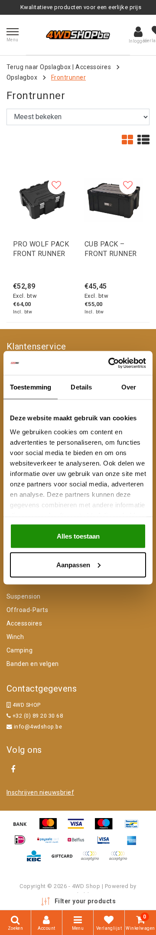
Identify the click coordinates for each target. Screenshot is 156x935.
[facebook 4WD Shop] (13, 769)
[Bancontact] (134, 828)
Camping (19, 650)
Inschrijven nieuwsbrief (40, 792)
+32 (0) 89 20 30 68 (37, 715)
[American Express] (134, 844)
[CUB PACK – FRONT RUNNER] (113, 199)
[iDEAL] (23, 844)
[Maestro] (106, 828)
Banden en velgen (32, 663)
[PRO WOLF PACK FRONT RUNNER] (42, 199)
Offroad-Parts (27, 609)
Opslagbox (21, 77)
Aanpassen (73, 564)
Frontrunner (68, 77)
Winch (15, 636)
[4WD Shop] (78, 35)
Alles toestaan (78, 536)
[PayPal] (93, 860)
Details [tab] (81, 387)
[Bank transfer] (23, 828)
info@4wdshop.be (38, 726)
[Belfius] (79, 844)
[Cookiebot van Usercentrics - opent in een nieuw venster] (110, 363)
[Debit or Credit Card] (120, 860)
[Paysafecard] (51, 844)
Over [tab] (128, 387)
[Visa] (79, 828)
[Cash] (65, 860)
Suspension (23, 596)
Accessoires (93, 66)
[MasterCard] (51, 828)
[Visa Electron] (106, 844)
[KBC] (37, 860)
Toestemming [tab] (30, 387)
